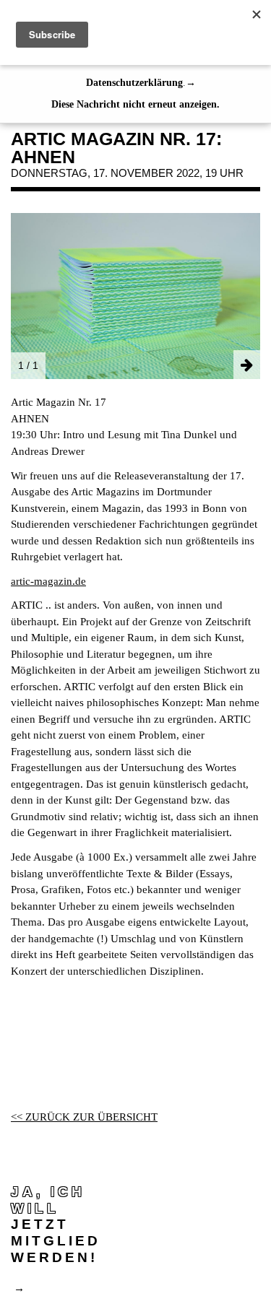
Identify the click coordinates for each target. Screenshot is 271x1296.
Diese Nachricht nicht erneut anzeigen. (135, 104)
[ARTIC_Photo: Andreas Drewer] (135, 294)
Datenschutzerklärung (134, 82)
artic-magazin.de (48, 581)
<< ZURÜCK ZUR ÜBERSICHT (84, 1117)
